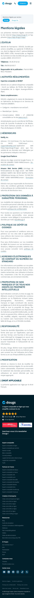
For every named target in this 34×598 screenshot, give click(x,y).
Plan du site (15, 588)
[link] (23, 3)
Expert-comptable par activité (10, 448)
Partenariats (5, 550)
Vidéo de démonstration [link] (9, 535)
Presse (4, 552)
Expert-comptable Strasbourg (10, 489)
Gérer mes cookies (6, 588)
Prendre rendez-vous (8, 564)
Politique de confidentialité (9, 584)
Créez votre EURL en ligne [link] (9, 509)
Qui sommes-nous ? (7, 545)
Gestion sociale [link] (6, 450)
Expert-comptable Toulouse (10, 492)
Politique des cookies (22, 584)
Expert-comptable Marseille (10, 479)
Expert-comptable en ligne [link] (9, 445)
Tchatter (4, 561)
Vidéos (4, 533)
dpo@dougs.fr (20, 220)
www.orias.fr (22, 117)
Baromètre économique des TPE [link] (11, 538)
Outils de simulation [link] (8, 523)
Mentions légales (6, 581)
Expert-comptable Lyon (8, 477)
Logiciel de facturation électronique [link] (12, 458)
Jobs (3, 547)
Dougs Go (15, 20)
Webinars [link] (5, 528)
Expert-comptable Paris (8, 487)
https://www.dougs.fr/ (20, 35)
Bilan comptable (6, 453)
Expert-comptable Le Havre (10, 472)
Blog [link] (3, 520)
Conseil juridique (7, 455)
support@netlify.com (8, 146)
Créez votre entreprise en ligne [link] (10, 499)
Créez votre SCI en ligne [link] (8, 511)
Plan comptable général (8, 530)
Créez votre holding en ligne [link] (10, 513)
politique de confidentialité (17, 209)
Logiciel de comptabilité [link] (8, 460)
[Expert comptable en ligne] (7, 3)
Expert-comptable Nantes (9, 484)
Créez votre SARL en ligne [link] (9, 506)
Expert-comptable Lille (8, 475)
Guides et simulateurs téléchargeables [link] (13, 525)
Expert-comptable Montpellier (10, 482)
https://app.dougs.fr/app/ (16, 37)
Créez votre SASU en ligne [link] (9, 501)
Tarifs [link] (3, 463)
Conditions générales (17, 581)
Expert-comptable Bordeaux (10, 470)
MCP (3, 554)
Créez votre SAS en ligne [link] (9, 504)
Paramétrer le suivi (24, 588)
